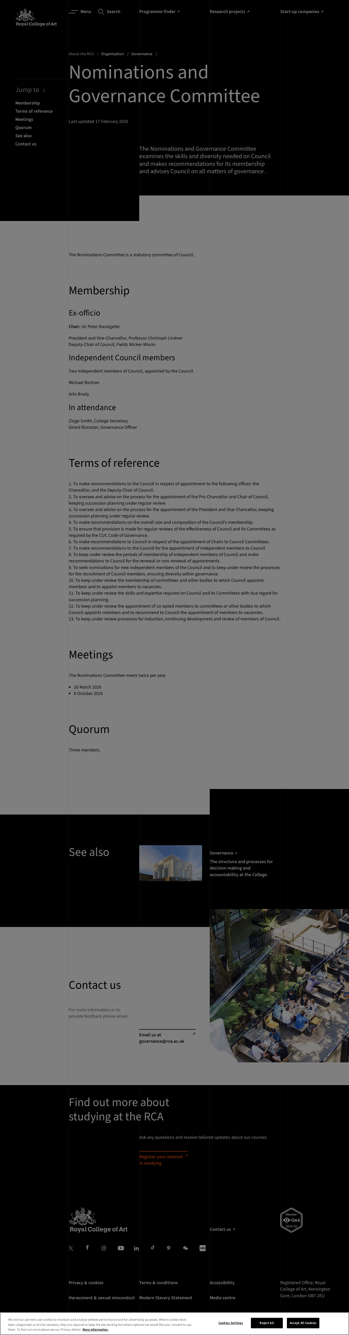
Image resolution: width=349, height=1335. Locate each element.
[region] (174, 1323)
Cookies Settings (230, 1322)
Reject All (267, 1322)
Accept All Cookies (303, 1322)
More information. (96, 1329)
